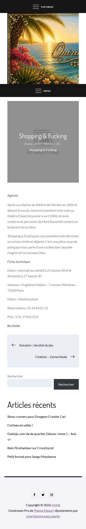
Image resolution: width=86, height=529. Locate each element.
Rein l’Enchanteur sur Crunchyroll (30, 448)
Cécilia (15, 325)
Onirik (55, 505)
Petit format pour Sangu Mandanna (31, 456)
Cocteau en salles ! (20, 425)
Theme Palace (43, 510)
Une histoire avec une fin (43, 516)
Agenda (12, 195)
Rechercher (15, 376)
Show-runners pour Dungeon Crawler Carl (36, 416)
